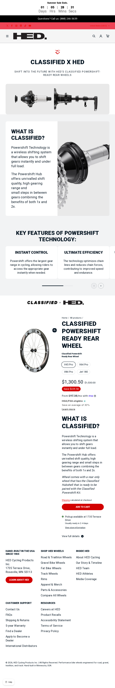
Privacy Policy (50, 631)
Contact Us (12, 609)
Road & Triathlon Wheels (56, 557)
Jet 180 (83, 371)
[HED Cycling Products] (30, 36)
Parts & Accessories (54, 590)
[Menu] (7, 36)
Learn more (68, 409)
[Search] (94, 36)
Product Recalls (51, 614)
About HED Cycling (88, 557)
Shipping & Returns (17, 620)
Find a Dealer (14, 631)
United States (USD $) (98, 26)
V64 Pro (83, 364)
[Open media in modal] (54, 330)
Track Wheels (49, 573)
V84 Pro (68, 371)
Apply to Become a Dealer (18, 638)
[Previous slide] (94, 286)
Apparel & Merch (51, 584)
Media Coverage (86, 579)
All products (75, 318)
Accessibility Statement (56, 620)
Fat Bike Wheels (51, 568)
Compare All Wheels (53, 595)
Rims (44, 579)
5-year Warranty (15, 625)
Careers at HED (50, 609)
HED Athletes (84, 573)
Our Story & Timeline (89, 562)
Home (65, 318)
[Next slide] (101, 286)
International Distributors (21, 646)
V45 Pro (68, 364)
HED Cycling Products (23, 662)
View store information (75, 527)
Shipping (66, 500)
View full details (71, 536)
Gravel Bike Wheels (53, 562)
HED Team (82, 568)
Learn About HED (19, 580)
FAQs (9, 614)
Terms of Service (52, 625)
